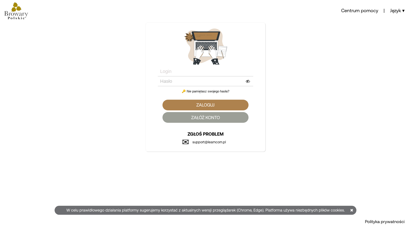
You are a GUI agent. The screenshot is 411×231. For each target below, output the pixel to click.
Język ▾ (397, 10)
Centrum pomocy (359, 10)
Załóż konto (205, 117)
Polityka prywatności (385, 221)
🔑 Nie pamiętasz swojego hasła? (205, 91)
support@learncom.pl (209, 142)
